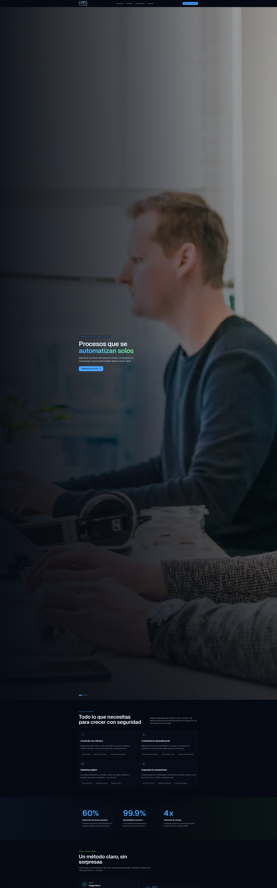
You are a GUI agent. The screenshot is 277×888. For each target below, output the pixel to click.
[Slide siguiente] (196, 695)
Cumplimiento (140, 3)
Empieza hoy (86, 369)
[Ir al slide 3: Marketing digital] (84, 695)
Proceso (129, 3)
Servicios (120, 3)
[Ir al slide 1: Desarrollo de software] (79, 695)
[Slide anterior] (191, 695)
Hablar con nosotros (190, 3)
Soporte (150, 3)
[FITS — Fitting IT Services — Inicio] (83, 3)
